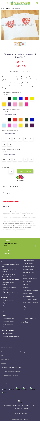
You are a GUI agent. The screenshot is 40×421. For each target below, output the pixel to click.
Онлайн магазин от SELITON (20, 419)
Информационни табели (30, 278)
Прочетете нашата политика (20, 408)
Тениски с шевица (8, 318)
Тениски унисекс (29, 260)
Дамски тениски (28, 263)
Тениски (8, 8)
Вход (2, 355)
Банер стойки (27, 281)
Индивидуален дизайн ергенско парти (9, 275)
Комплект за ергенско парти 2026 (9, 270)
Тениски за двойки (16, 8)
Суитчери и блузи (28, 272)
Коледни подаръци (8, 300)
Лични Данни (24, 352)
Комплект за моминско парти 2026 (9, 288)
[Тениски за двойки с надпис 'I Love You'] (20, 39)
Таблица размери (9, 133)
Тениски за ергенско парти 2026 (10, 265)
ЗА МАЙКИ (24, 322)
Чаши (4, 312)
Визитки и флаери (28, 266)
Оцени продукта (7, 193)
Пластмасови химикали (31, 290)
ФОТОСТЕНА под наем (30, 299)
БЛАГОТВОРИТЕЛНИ (29, 319)
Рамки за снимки (8, 309)
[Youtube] (11, 378)
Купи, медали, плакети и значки (30, 303)
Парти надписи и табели (10, 303)
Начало (2, 8)
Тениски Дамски (28, 269)
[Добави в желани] (35, 166)
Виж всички (7, 253)
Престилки (6, 306)
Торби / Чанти (27, 275)
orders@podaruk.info (14, 371)
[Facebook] (3, 378)
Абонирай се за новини (11, 250)
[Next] (35, 246)
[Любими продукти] (31, 3)
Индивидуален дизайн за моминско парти (10, 293)
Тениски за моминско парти (10, 279)
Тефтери (25, 284)
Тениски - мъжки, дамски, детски (10, 337)
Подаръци (4, 297)
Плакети (26, 310)
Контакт (3, 363)
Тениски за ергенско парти (9, 262)
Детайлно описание (11, 201)
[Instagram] (7, 378)
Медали (26, 307)
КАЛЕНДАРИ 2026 (28, 296)
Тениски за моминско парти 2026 (9, 283)
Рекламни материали (7, 330)
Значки (26, 313)
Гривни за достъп (8, 333)
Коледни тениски (8, 324)
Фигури (26, 316)
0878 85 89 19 (13, 375)
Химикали (26, 287)
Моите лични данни (21, 413)
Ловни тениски (7, 327)
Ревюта (6, 206)
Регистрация (5, 359)
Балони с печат (27, 293)
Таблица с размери (10, 114)
